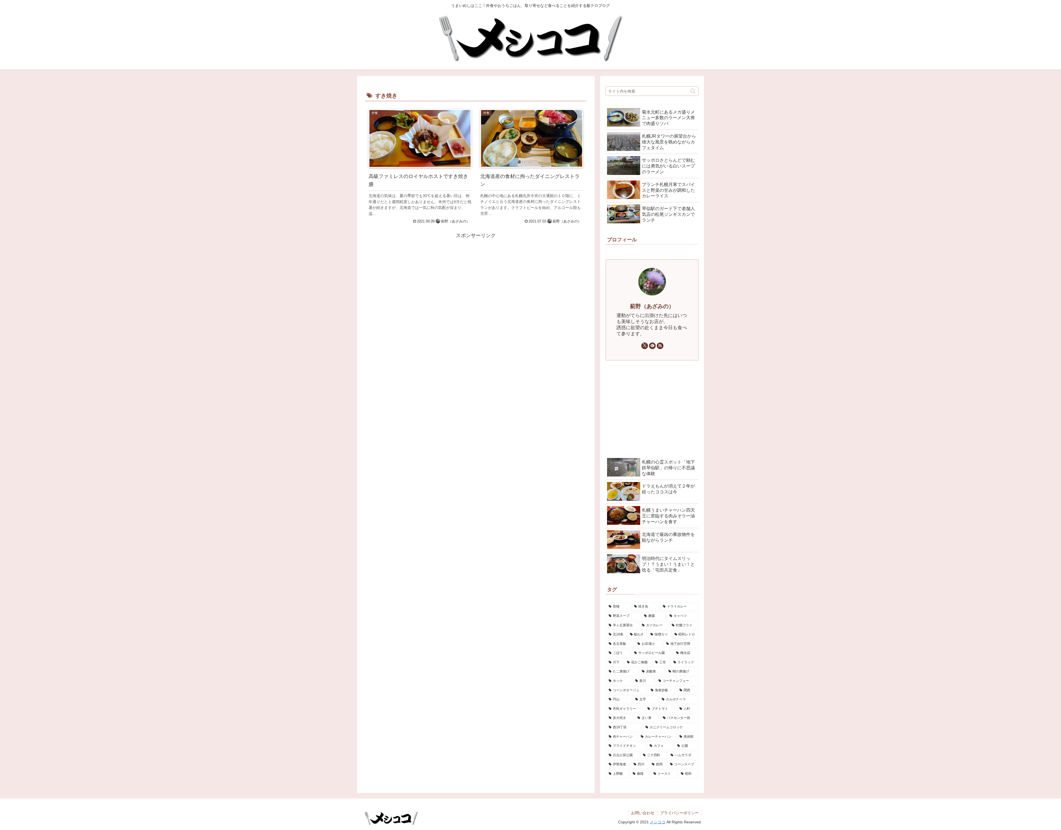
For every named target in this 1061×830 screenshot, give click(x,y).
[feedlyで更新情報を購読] (652, 345)
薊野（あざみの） (652, 306)
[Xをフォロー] (644, 345)
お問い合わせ (642, 813)
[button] (693, 91)
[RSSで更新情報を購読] (660, 345)
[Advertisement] (475, 279)
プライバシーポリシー (679, 813)
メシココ (657, 822)
